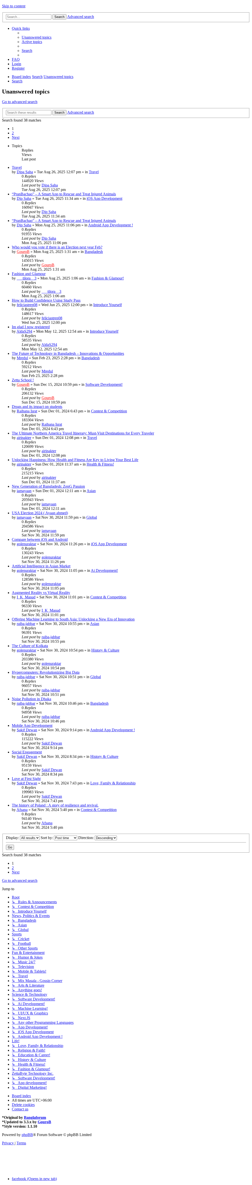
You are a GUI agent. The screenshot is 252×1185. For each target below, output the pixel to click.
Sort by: (47, 838)
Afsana (22, 810)
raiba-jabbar (26, 624)
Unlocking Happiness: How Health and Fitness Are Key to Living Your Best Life (75, 460)
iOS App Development (104, 198)
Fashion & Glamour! (108, 278)
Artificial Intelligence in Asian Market (41, 566)
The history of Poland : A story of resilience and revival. (55, 805)
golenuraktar (26, 544)
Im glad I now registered (31, 327)
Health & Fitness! (100, 464)
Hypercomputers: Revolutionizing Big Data (45, 672)
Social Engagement (27, 752)
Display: (13, 838)
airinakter (24, 438)
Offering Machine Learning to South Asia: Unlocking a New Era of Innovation (73, 619)
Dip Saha (24, 198)
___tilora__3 (26, 278)
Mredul (22, 358)
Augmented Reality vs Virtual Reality (41, 593)
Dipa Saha (25, 172)
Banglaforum (35, 1117)
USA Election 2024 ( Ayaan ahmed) (40, 513)
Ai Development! (104, 570)
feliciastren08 (27, 305)
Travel (17, 167)
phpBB (27, 1135)
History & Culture (105, 650)
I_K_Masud (26, 597)
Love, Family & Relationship (113, 783)
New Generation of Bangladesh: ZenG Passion (48, 486)
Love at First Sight (26, 779)
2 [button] (13, 133)
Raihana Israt (27, 411)
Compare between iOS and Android (40, 539)
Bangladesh (94, 251)
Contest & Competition (109, 411)
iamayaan (24, 491)
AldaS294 (24, 331)
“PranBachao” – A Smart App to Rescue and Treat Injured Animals (64, 194)
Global (91, 517)
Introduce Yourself (107, 305)
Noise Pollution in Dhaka (31, 699)
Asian (91, 491)
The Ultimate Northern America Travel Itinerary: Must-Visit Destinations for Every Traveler (83, 433)
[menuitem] (36, 37)
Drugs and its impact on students (37, 407)
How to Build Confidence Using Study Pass (46, 300)
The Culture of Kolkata (30, 646)
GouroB (23, 251)
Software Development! (104, 384)
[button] (15, 137)
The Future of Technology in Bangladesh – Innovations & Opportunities (68, 353)
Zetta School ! (23, 380)
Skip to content (13, 6)
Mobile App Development (32, 725)
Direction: (86, 838)
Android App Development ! (110, 225)
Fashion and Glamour (29, 274)
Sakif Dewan (27, 730)
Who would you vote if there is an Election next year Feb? (57, 247)
